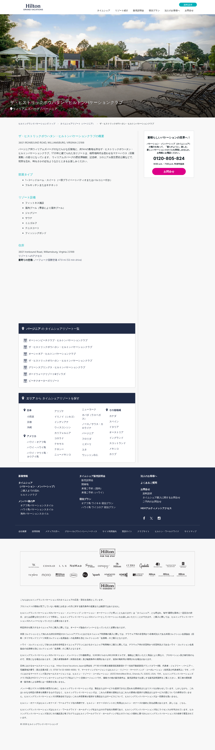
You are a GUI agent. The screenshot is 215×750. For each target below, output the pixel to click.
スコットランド (117, 443)
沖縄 (29, 427)
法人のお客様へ (172, 10)
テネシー (59, 449)
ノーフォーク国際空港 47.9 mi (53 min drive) (58, 259)
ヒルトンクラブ (28, 494)
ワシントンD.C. (90, 455)
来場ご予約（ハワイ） (93, 492)
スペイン (114, 421)
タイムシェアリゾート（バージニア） (77, 123)
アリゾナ (59, 411)
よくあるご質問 (149, 482)
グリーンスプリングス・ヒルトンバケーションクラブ (57, 367)
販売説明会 (138, 10)
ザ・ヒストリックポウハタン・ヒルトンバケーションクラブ (60, 346)
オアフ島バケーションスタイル (36, 505)
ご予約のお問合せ (152, 501)
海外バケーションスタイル (34, 513)
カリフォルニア (62, 432)
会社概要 (22, 531)
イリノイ (65, 416)
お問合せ (189, 10)
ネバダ (91, 416)
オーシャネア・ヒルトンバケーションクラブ (52, 353)
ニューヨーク (89, 409)
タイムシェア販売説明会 (92, 475)
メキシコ (114, 448)
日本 (29, 410)
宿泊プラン (154, 10)
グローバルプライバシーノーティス (81, 531)
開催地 (85, 484)
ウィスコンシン (62, 427)
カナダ (112, 415)
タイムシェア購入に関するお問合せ (161, 497)
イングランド (116, 437)
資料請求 (188, 4)
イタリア (114, 426)
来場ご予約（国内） (92, 488)
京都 (29, 421)
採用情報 (36, 531)
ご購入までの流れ (29, 490)
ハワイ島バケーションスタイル (36, 509)
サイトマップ (190, 531)
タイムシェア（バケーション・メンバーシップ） (37, 484)
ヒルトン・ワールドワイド (167, 531)
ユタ (84, 449)
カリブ (112, 454)
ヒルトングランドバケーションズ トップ (36, 123)
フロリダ (86, 438)
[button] (16, 58)
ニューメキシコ (62, 454)
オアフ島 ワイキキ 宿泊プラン (97, 503)
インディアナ (61, 421)
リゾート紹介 (121, 10)
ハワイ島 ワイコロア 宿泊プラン (98, 507)
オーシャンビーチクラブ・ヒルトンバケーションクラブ (58, 340)
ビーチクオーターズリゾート (44, 380)
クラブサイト (143, 531)
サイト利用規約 (109, 531)
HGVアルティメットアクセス (156, 508)
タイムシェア (103, 10)
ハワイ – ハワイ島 (36, 447)
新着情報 (23, 475)
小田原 (30, 416)
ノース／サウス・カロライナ (92, 425)
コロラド (59, 438)
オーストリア (116, 432)
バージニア (88, 433)
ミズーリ (86, 444)
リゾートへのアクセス (30, 255)
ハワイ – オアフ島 (36, 441)
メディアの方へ (52, 531)
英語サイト (127, 531)
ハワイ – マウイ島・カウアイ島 (37, 454)
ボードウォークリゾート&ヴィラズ (47, 373)
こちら (182, 703)
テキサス (59, 443)
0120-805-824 (169, 158)
